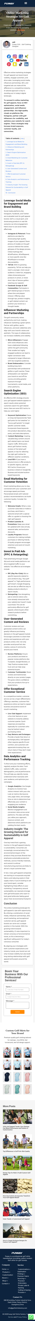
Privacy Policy (22, 1317)
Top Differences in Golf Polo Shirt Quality (16, 1151)
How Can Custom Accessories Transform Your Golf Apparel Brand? (16, 1196)
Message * (10, 1001)
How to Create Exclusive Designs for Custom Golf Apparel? (15, 1241)
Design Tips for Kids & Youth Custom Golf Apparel (16, 1173)
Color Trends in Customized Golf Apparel (16, 1219)
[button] (26, 3)
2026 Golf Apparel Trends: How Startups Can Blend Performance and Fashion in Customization (16, 1128)
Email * (8, 994)
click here (20, 30)
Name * (9, 987)
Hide (22, 139)
